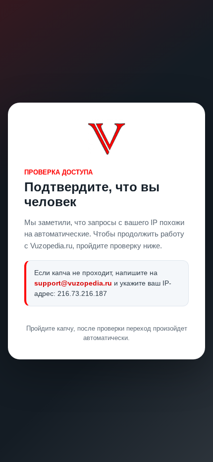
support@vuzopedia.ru (73, 283)
